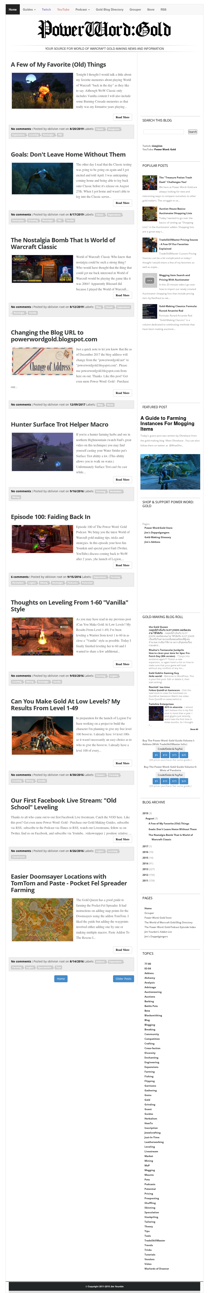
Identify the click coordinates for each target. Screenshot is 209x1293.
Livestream (18, 856)
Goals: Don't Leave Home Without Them (68, 154)
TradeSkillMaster (155, 1240)
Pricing (149, 1193)
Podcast (82, 9)
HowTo (149, 1123)
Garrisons (150, 1085)
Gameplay (18, 220)
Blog (98, 307)
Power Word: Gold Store (158, 917)
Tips (147, 1231)
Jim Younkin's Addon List (158, 932)
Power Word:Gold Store (158, 528)
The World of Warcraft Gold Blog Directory (168, 922)
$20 (184, 755)
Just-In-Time (152, 1137)
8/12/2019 (77, 307)
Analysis (150, 982)
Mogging (150, 1170)
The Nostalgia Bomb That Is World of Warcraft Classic (63, 243)
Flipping (150, 1081)
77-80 (148, 964)
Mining (16, 497)
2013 (145, 869)
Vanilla (70, 220)
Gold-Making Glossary (158, 537)
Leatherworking (154, 1142)
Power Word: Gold (165, 149)
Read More (122, 117)
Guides (28, 9)
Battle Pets (151, 1006)
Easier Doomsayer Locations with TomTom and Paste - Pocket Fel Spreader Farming (69, 883)
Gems (148, 1095)
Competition (152, 1039)
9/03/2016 (77, 676)
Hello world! (156, 676)
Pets (147, 1179)
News (110, 404)
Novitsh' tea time (159, 687)
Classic (100, 129)
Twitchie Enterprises (161, 704)
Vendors (150, 1259)
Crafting (150, 1043)
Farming (101, 491)
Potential (87, 582)
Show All (194, 729)
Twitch (46, 9)
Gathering (151, 1090)
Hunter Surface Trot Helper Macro (59, 424)
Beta (147, 1010)
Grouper (135, 9)
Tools (148, 1236)
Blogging (150, 1024)
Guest (148, 1109)
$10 (165, 755)
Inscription (151, 1128)
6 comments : (21, 577)
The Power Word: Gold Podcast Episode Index (170, 927)
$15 (174, 755)
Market (149, 1156)
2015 (145, 857)
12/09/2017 (78, 404)
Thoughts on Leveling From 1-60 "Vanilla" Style (69, 605)
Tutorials (150, 1254)
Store (151, 9)
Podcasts (73, 582)
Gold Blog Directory (109, 9)
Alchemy (150, 978)
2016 (145, 852)
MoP (147, 1165)
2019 (145, 813)
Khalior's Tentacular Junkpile (166, 650)
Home (13, 9)
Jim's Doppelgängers (156, 936)
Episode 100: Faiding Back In (50, 516)
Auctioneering (153, 992)
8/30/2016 (77, 775)
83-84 (148, 968)
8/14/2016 (77, 961)
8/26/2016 (77, 851)
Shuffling (150, 1203)
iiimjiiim (157, 146)
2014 (145, 863)
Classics (100, 775)
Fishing (149, 1076)
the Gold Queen (158, 627)
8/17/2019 (77, 214)
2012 (145, 875)
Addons (100, 961)
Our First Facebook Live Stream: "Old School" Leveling (63, 803)
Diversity (150, 1053)
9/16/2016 (77, 491)
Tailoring (150, 1221)
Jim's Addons (152, 542)
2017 (145, 846)
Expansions (18, 134)
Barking (149, 1001)
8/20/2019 (77, 129)
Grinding (33, 220)
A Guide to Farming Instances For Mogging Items (167, 423)
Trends (149, 1245)
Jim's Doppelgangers (157, 532)
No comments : (22, 129)
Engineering (152, 1062)
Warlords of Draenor (157, 1268)
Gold (147, 1100)
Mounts (149, 1175)
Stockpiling (151, 1217)
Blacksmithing (153, 1015)
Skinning (150, 1207)
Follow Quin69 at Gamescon (164, 690)
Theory (149, 1226)
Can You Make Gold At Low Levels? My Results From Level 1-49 (65, 704)
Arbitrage (150, 987)
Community (152, 1034)
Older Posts (123, 979)
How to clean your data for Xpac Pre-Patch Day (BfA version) (169, 654)
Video (148, 1264)
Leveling (34, 134)
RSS (163, 9)
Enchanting (151, 1057)
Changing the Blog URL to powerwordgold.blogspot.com (54, 335)
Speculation (45, 967)
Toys (58, 967)
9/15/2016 (74, 577)
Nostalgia (48, 134)
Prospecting (152, 1198)
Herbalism (116, 491)
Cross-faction (152, 1048)
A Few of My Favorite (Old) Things (58, 64)
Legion (32, 582)
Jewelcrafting (153, 1132)
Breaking (150, 1029)
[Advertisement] (170, 80)
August (150, 818)
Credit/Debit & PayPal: (170, 749)
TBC (60, 134)
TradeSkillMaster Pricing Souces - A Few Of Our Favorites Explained (178, 244)
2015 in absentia (174, 707)
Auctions (150, 996)
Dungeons (114, 129)
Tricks (148, 1250)
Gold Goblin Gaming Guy (164, 673)
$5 (156, 755)
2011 (145, 880)
